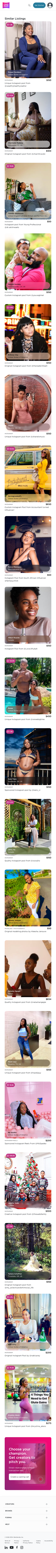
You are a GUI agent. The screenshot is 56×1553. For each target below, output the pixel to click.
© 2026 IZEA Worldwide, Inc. (14, 1537)
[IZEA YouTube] (12, 1547)
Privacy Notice (16, 1541)
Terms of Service (7, 1541)
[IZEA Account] (50, 5)
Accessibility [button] (48, 1540)
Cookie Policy (38, 1541)
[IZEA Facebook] (17, 1547)
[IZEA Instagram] (21, 1547)
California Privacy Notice (28, 1541)
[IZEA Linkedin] (6, 1547)
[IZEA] (6, 5)
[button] (30, 5)
